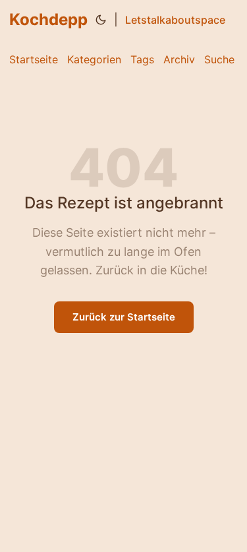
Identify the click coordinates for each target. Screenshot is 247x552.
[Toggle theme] (101, 20)
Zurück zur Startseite (123, 317)
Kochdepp (48, 19)
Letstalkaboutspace (175, 19)
